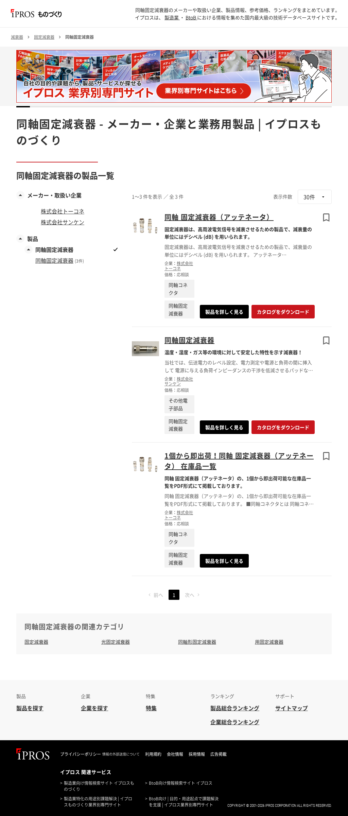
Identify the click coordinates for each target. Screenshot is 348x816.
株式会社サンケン (178, 381)
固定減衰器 (36, 641)
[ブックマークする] (326, 217)
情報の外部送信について (121, 754)
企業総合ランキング (234, 722)
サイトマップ (291, 708)
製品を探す (30, 708)
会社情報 (175, 754)
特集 (151, 708)
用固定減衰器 (269, 641)
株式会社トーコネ (178, 265)
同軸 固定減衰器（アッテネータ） (219, 217)
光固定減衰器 (115, 641)
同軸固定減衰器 (189, 340)
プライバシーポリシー (80, 754)
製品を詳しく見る (224, 311)
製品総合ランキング (234, 708)
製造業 (172, 17)
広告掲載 (218, 754)
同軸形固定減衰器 (197, 641)
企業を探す (94, 708)
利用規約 (153, 754)
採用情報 (197, 754)
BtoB (191, 17)
